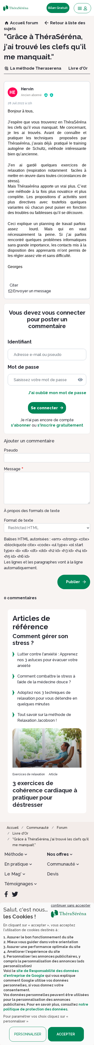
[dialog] (47, 974)
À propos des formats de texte (32, 510)
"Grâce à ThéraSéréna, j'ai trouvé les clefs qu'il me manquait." (51, 842)
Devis (53, 873)
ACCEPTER (66, 1034)
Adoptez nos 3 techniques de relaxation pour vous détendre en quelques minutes (47, 698)
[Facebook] (6, 894)
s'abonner (21, 425)
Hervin (27, 89)
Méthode (13, 854)
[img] (80, 380)
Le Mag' (12, 873)
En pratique (16, 864)
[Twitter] (15, 894)
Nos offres (58, 854)
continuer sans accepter (70, 905)
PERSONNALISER (27, 1034)
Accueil (13, 828)
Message (12, 469)
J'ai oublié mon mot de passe (57, 393)
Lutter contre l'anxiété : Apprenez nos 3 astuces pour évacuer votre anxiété (47, 660)
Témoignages (18, 883)
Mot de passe (23, 367)
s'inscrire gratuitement (60, 425)
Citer (14, 285)
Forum (62, 828)
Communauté (38, 828)
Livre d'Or (20, 833)
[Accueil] (17, 8)
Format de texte (18, 520)
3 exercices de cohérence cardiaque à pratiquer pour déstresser (45, 794)
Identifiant (20, 342)
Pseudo (11, 450)
